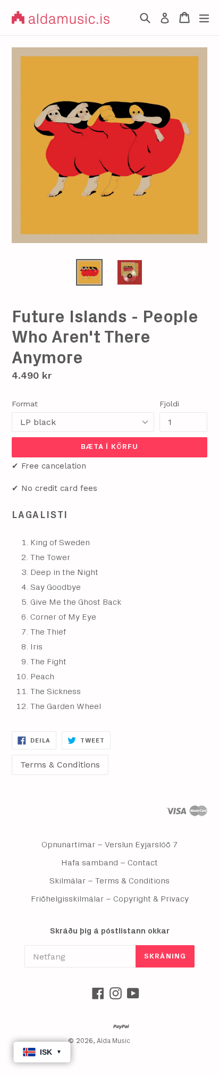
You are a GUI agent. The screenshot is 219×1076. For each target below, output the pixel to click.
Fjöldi (169, 403)
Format (25, 403)
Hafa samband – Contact (109, 862)
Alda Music (113, 1041)
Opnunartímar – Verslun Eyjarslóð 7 (109, 844)
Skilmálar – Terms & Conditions (109, 881)
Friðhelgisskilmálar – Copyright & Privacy (110, 899)
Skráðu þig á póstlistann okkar (110, 931)
